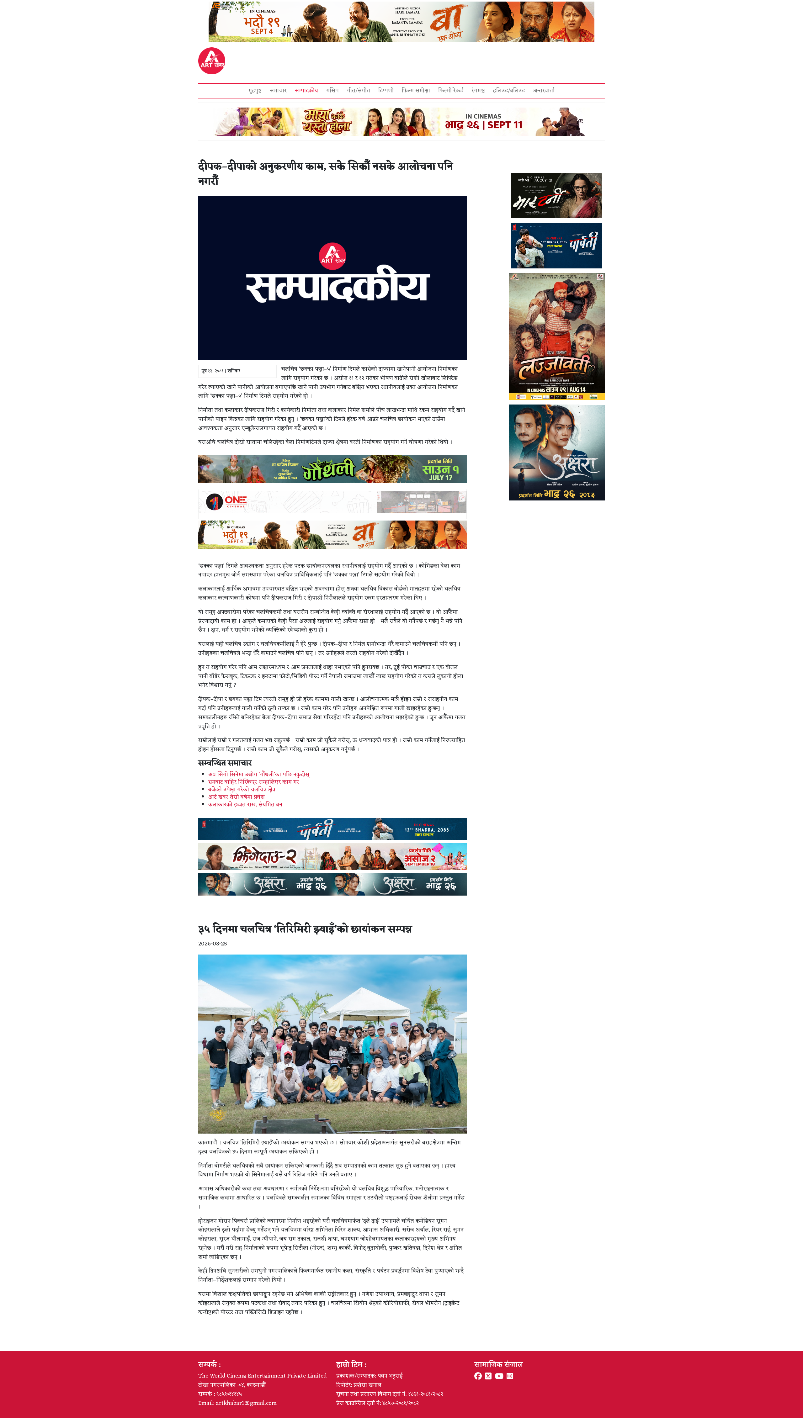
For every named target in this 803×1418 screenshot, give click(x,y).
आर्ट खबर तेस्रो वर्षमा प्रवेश (236, 797)
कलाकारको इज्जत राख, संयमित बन (245, 805)
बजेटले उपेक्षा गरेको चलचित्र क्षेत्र (241, 790)
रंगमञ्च (478, 91)
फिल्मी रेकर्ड (450, 91)
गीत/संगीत (358, 91)
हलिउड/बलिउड (509, 91)
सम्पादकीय (306, 91)
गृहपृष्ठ (255, 91)
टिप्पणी (386, 91)
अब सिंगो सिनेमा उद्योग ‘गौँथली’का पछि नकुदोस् (258, 775)
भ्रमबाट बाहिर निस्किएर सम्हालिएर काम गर (253, 782)
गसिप (332, 91)
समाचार (278, 91)
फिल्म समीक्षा (416, 91)
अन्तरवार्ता (544, 91)
